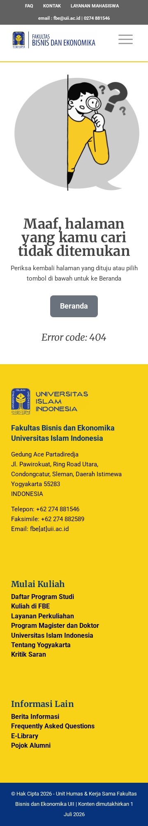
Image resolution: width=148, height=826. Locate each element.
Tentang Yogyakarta (41, 645)
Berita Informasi (35, 717)
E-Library (24, 736)
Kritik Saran (28, 654)
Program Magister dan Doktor (55, 625)
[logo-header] (61, 44)
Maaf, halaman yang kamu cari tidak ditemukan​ (74, 237)
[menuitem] (29, 6)
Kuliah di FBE (30, 606)
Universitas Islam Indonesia (52, 635)
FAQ (29, 6)
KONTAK (52, 6)
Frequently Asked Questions (53, 726)
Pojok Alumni (31, 745)
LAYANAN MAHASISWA (95, 6)
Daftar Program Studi (42, 597)
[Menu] (121, 35)
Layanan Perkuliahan (42, 616)
